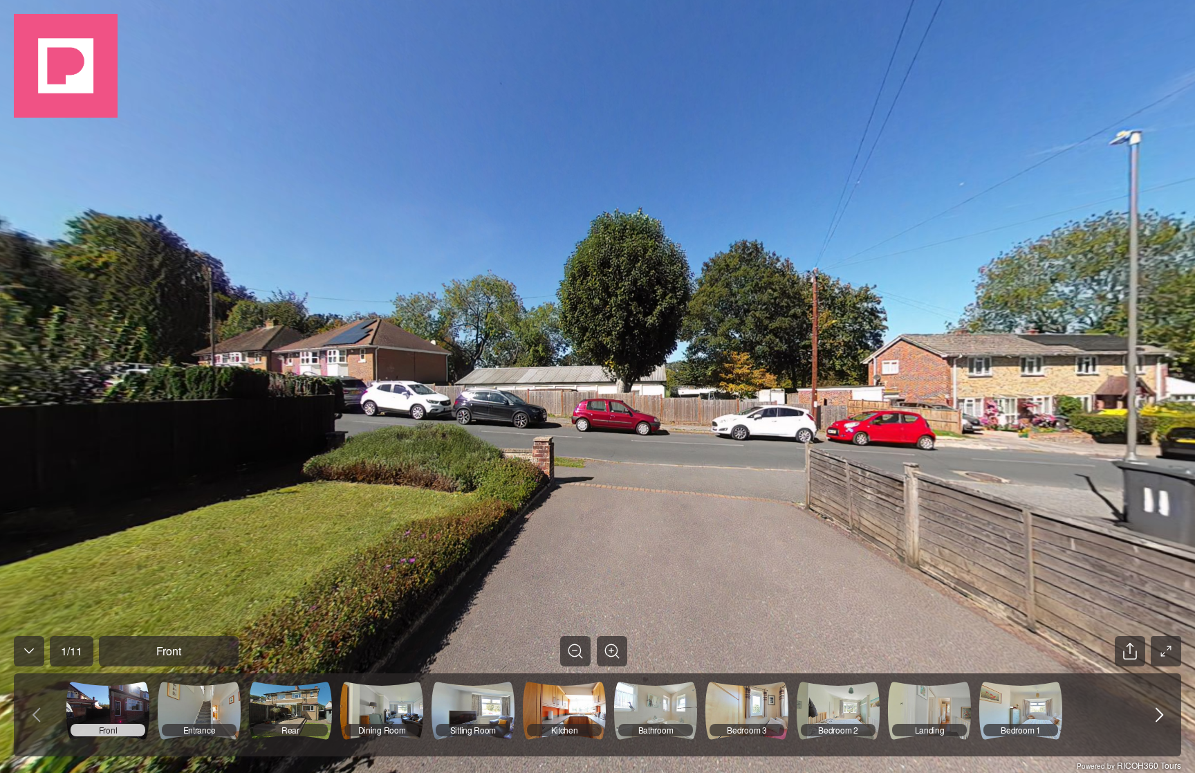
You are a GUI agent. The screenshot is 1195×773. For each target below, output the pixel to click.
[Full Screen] (1166, 651)
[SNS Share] (1130, 651)
